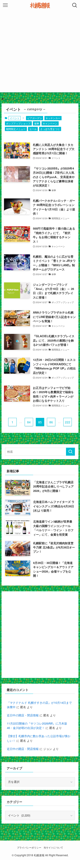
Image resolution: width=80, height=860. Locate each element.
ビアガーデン (34, 118)
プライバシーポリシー (29, 847)
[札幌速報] (40, 5)
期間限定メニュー (16, 129)
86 (51, 422)
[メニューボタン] (5, 5)
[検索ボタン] (74, 5)
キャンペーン (50, 123)
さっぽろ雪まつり (50, 129)
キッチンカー (53, 118)
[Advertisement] (40, 52)
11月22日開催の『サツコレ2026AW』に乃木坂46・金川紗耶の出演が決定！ (37, 725)
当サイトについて (53, 847)
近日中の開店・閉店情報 (23, 715)
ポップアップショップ (18, 123)
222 (67, 422)
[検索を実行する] (70, 452)
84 (29, 422)
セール (33, 129)
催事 (36, 123)
